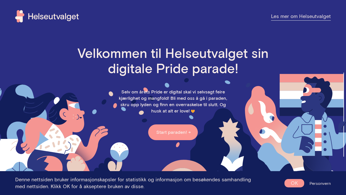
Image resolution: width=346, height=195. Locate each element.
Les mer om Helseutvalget (301, 16)
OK (294, 183)
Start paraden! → (173, 132)
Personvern (320, 183)
